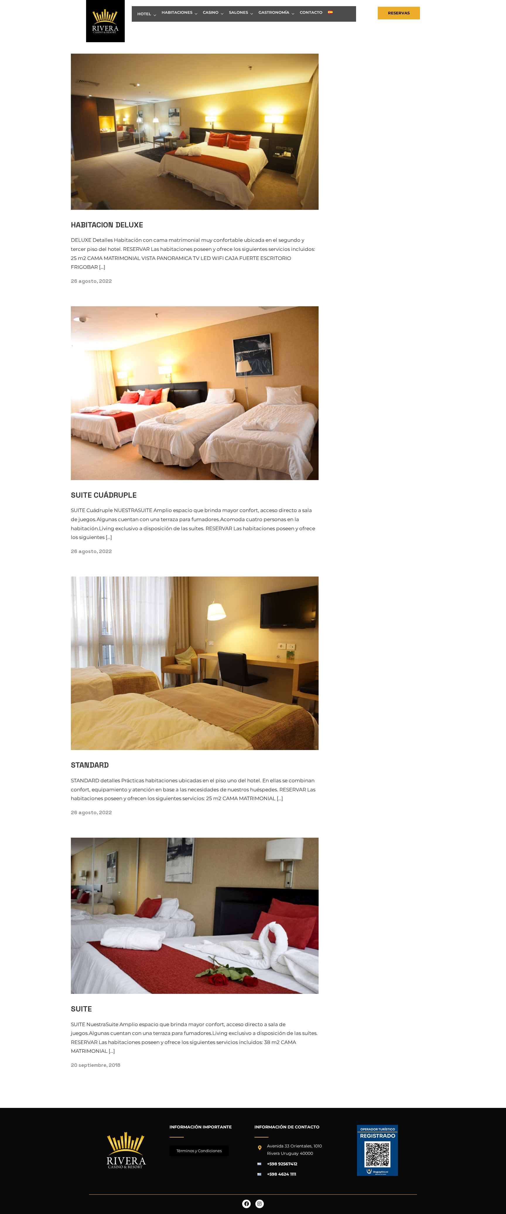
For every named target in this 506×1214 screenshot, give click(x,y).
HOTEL (144, 13)
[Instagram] (259, 1204)
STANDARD (90, 765)
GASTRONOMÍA (274, 12)
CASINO (210, 12)
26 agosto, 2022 (91, 281)
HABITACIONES (177, 12)
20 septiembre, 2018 (95, 1065)
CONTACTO (311, 12)
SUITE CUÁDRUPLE (103, 495)
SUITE (81, 1009)
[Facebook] (246, 1204)
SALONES (238, 12)
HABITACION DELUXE (107, 225)
